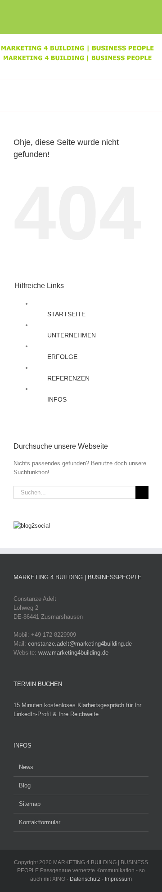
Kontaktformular (39, 822)
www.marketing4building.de (73, 652)
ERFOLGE (62, 356)
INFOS (57, 399)
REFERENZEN (68, 378)
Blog (25, 785)
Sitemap (29, 803)
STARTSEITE (66, 314)
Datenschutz (85, 879)
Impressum (118, 879)
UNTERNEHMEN (71, 335)
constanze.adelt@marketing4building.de (80, 643)
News (26, 767)
